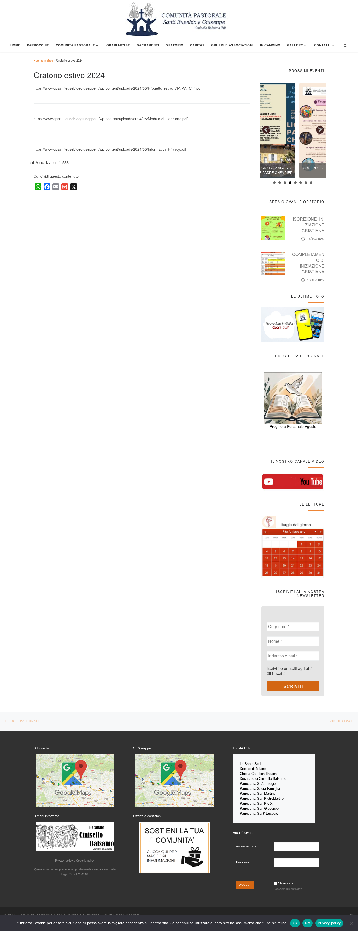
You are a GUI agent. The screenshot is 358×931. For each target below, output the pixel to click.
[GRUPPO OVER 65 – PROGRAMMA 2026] (293, 130)
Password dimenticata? (288, 889)
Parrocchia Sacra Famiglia (260, 789)
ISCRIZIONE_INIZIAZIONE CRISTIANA (308, 224)
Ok (295, 923)
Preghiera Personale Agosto (293, 426)
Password (244, 862)
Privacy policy (329, 923)
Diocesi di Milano (253, 769)
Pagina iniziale (43, 60)
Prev (267, 128)
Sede (258, 764)
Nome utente (246, 846)
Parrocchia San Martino (257, 794)
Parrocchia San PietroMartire (262, 799)
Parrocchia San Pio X (256, 803)
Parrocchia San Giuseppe (259, 808)
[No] (351, 923)
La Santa (247, 764)
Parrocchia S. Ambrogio (258, 784)
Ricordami (286, 883)
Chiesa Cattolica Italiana (258, 774)
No (307, 923)
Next (321, 128)
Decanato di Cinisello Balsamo (263, 779)
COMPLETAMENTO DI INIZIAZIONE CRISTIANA (308, 263)
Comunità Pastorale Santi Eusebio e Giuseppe (59, 914)
